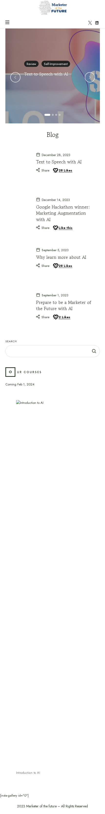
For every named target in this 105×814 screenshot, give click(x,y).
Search (11, 341)
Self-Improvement (56, 63)
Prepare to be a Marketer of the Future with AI (63, 305)
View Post (32, 86)
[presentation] (15, 77)
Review (31, 63)
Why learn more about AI (61, 257)
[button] (47, 115)
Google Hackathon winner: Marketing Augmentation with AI (63, 213)
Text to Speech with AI (46, 73)
